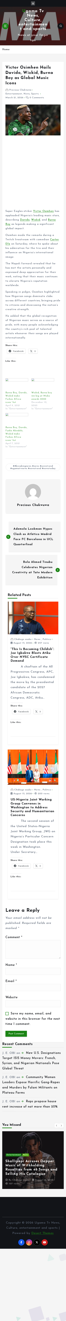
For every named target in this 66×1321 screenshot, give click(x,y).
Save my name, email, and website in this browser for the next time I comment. (32, 1019)
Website (11, 997)
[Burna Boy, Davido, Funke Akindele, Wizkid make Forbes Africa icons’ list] (16, 419)
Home (6, 49)
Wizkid (35, 220)
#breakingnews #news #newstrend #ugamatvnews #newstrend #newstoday (33, 467)
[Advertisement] (33, 174)
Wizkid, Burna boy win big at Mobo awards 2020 (41, 396)
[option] (33, 1160)
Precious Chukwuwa (20, 90)
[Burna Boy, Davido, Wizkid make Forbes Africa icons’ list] (16, 384)
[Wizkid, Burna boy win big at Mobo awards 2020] (42, 384)
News (27, 94)
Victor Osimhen (43, 211)
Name (11, 965)
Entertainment (13, 94)
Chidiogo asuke (23, 639)
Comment (13, 937)
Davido (25, 220)
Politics (47, 639)
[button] (56, 1125)
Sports (35, 94)
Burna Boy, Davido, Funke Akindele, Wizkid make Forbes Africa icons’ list (16, 434)
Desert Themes (42, 1233)
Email (11, 981)
